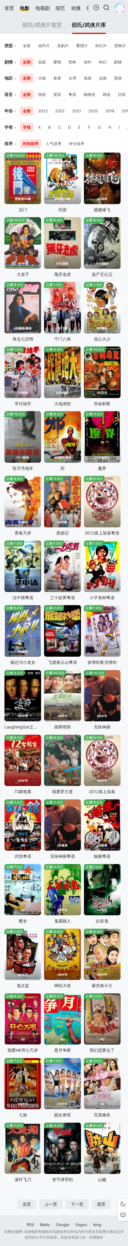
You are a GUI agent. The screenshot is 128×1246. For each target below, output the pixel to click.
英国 (118, 78)
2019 (109, 110)
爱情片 (82, 45)
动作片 (44, 45)
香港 (57, 78)
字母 (27, 127)
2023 (43, 110)
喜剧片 (63, 45)
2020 (93, 110)
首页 (27, 1204)
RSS (30, 1224)
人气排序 (53, 143)
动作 (87, 62)
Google (62, 1224)
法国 (103, 78)
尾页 (101, 1204)
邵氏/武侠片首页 (42, 25)
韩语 (106, 94)
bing (97, 1224)
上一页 (51, 1204)
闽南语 (89, 94)
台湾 (72, 78)
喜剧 (42, 62)
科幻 (103, 62)
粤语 (72, 94)
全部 (27, 45)
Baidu (45, 1224)
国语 (42, 94)
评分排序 (76, 143)
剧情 (118, 62)
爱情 (57, 62)
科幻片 (101, 45)
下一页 (77, 1204)
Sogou (81, 1224)
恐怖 (72, 62)
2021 (76, 110)
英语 (57, 94)
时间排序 (30, 143)
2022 (60, 110)
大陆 (42, 78)
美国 (87, 78)
